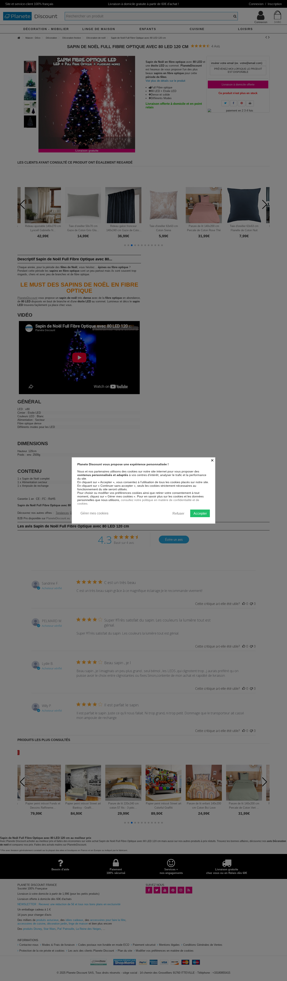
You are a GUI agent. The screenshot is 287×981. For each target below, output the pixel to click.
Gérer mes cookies (94, 513)
